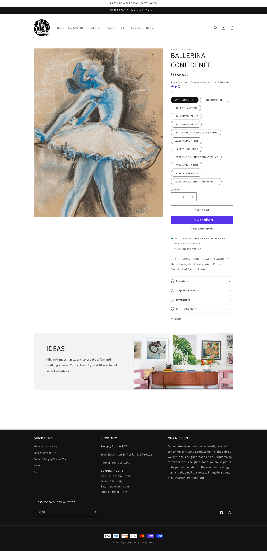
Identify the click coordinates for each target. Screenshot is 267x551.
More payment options (202, 228)
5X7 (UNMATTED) (185, 99)
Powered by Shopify (145, 543)
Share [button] (178, 318)
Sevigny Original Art (45, 452)
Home (37, 465)
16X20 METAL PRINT (186, 140)
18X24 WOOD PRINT (186, 173)
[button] (77, 28)
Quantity (175, 189)
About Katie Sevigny (45, 446)
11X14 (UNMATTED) (186, 108)
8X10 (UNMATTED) (214, 99)
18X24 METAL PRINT (186, 165)
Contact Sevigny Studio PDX (50, 459)
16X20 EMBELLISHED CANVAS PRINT (196, 157)
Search (38, 472)
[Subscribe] (95, 512)
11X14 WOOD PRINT (186, 124)
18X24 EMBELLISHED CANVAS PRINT (196, 181)
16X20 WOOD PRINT (186, 149)
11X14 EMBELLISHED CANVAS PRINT (196, 132)
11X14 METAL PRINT (186, 116)
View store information (187, 248)
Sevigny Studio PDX (128, 543)
